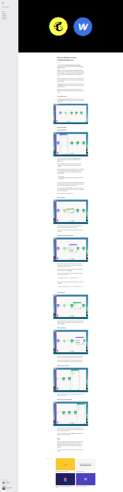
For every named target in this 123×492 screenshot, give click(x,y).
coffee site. (70, 270)
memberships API (76, 158)
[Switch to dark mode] (3, 2)
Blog (3, 11)
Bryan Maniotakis (5, 6)
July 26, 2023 (59, 62)
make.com (61, 99)
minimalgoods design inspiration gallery (72, 64)
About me (4, 13)
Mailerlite (61, 85)
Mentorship (4, 18)
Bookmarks (4, 17)
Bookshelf (4, 15)
